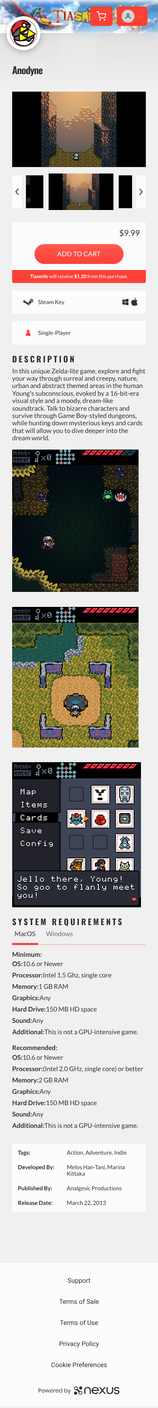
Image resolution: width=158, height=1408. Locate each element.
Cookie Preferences (79, 1365)
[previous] (17, 192)
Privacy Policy (79, 1344)
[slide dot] (81, 192)
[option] (79, 129)
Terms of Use (79, 1323)
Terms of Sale (79, 1301)
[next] (141, 192)
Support (79, 1280)
